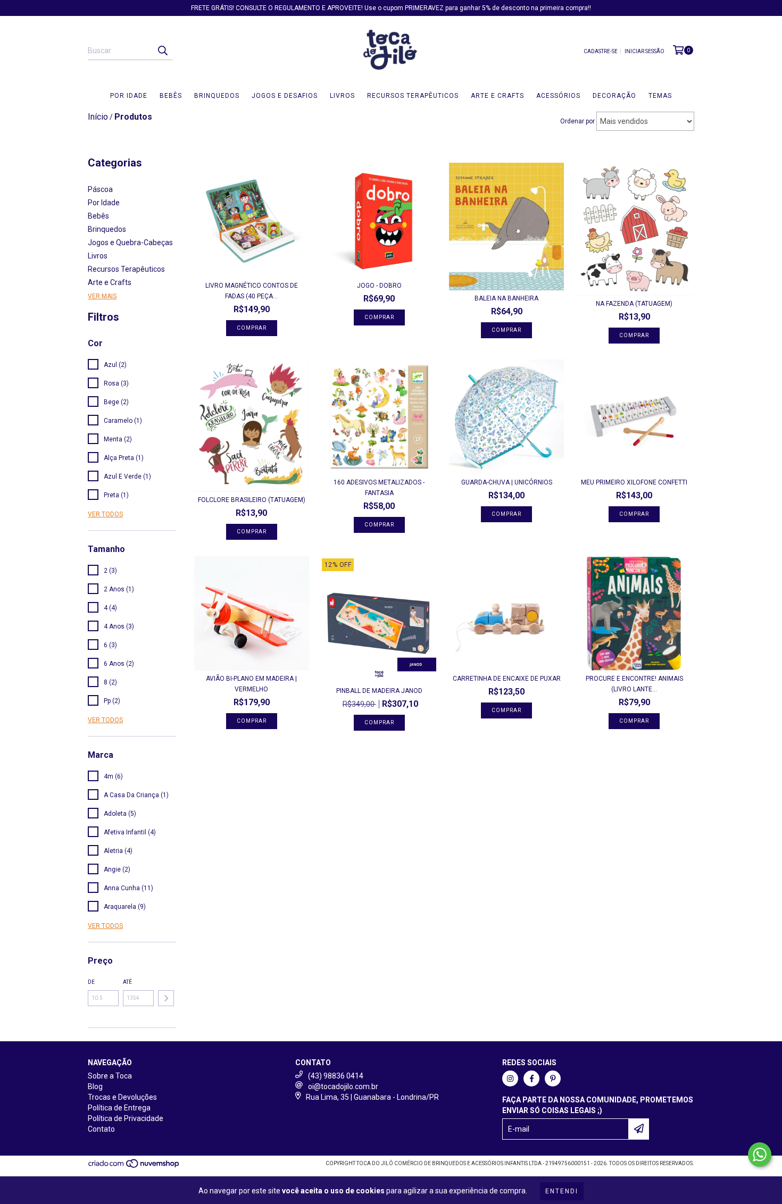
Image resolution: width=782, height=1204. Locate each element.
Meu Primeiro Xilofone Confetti (634, 482)
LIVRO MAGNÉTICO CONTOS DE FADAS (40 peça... (251, 291)
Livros (342, 95)
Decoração (614, 95)
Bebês (171, 95)
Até (127, 982)
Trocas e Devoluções (122, 1097)
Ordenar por (577, 121)
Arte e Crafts (497, 95)
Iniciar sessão (644, 51)
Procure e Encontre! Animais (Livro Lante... (634, 684)
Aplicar (166, 998)
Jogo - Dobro (379, 285)
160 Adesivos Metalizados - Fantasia (379, 488)
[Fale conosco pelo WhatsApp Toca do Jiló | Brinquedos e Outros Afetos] (759, 1154)
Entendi (561, 1191)
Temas (660, 95)
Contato (101, 1129)
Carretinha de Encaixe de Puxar (507, 678)
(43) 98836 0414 (335, 1076)
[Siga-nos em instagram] (510, 1078)
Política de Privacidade (125, 1118)
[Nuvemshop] (134, 1166)
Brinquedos (216, 95)
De (91, 982)
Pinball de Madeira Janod (379, 691)
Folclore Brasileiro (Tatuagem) (251, 500)
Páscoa (100, 189)
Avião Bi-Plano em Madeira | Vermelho (251, 684)
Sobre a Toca (110, 1076)
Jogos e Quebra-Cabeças (130, 242)
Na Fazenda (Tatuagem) (634, 303)
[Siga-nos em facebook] (531, 1078)
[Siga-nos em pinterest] (553, 1078)
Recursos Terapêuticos (413, 95)
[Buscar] (162, 50)
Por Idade (128, 95)
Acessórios (558, 95)
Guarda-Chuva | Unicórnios (506, 482)
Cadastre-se (601, 51)
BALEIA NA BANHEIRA (506, 298)
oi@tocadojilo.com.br (343, 1086)
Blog (95, 1086)
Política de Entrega (119, 1107)
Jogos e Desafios (285, 95)
